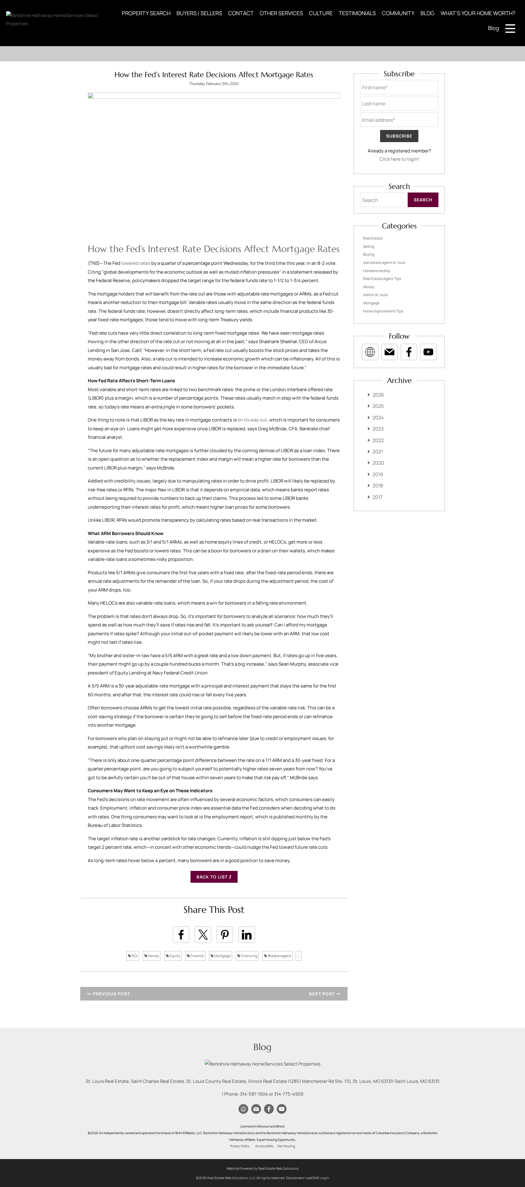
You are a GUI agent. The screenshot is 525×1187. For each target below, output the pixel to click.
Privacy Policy (240, 1146)
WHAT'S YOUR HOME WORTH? (478, 13)
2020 (378, 462)
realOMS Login (317, 1177)
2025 (378, 406)
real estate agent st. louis (384, 262)
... (298, 955)
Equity (174, 955)
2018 (377, 485)
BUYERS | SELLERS (199, 13)
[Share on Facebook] (181, 934)
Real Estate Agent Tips (382, 278)
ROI (134, 955)
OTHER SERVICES (281, 13)
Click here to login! (399, 159)
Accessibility (264, 1146)
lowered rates (135, 263)
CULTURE (321, 13)
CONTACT (241, 13)
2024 (378, 417)
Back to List (213, 877)
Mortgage (222, 955)
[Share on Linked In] (246, 934)
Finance (197, 955)
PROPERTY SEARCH (146, 13)
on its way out (252, 420)
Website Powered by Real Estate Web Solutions (262, 1168)
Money (153, 955)
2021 (377, 451)
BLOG (427, 13)
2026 (378, 394)
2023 (378, 428)
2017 (377, 497)
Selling (368, 246)
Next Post (322, 994)
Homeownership (376, 270)
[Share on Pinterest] (225, 934)
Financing (248, 955)
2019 (377, 474)
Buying (368, 254)
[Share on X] (203, 934)
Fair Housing (286, 1146)
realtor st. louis (375, 294)
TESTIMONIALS (357, 13)
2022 (378, 440)
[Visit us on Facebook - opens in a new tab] (409, 352)
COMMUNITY (398, 13)
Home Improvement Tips (383, 311)
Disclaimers (295, 1177)
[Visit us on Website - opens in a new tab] (370, 352)
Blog (493, 28)
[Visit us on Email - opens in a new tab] (389, 352)
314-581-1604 (254, 1094)
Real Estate (373, 238)
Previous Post (111, 994)
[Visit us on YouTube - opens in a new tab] (428, 352)
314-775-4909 (288, 1094)
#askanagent (279, 955)
